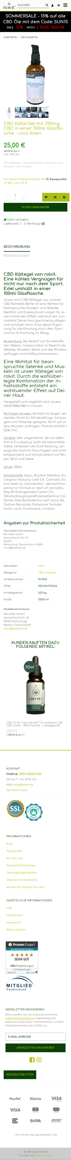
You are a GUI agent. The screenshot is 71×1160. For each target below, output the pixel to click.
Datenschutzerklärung (20, 1018)
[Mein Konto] (52, 5)
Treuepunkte (14, 851)
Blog (9, 843)
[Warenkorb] (58, 5)
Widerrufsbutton (20, 1074)
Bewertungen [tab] (16, 256)
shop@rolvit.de (23, 784)
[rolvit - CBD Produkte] (10, 5)
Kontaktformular (16, 790)
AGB (9, 908)
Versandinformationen (21, 865)
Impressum (13, 922)
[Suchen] (47, 5)
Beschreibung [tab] (17, 246)
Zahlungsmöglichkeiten (21, 872)
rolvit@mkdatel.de (15, 628)
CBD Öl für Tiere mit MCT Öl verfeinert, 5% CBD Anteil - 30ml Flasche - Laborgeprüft (34, 724)
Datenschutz (14, 915)
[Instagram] (39, 1060)
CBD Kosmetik (47, 572)
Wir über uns (14, 858)
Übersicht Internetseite (21, 880)
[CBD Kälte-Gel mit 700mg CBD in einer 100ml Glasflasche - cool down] (35, 75)
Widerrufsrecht (16, 929)
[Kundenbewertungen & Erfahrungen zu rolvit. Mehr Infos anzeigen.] (35, 957)
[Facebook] (32, 1060)
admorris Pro (43, 1155)
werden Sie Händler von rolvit (25, 887)
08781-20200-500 (30, 774)
